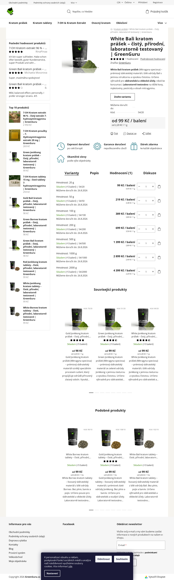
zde (70, 566)
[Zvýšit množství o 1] (153, 186)
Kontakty (13, 544)
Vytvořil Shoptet (157, 576)
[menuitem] (18, 23)
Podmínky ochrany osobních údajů (49, 2)
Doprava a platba (18, 540)
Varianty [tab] (72, 173)
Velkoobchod (15, 557)
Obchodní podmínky (18, 2)
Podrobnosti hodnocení (152, 58)
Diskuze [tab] (149, 173)
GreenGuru (125, 62)
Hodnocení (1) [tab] (121, 173)
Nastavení (52, 573)
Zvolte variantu (122, 96)
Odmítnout (103, 559)
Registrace (158, 2)
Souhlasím (122, 559)
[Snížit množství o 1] (139, 186)
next (163, 348)
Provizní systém (17, 552)
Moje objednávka (17, 561)
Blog (11, 548)
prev (58, 348)
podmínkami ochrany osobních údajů (137, 554)
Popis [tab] (94, 173)
